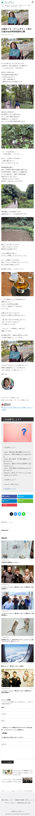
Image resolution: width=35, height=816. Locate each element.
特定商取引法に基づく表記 (24, 803)
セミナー (12, 800)
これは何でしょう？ (9, 489)
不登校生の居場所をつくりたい (10, 562)
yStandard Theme (9, 814)
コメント (4, 744)
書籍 (3, 800)
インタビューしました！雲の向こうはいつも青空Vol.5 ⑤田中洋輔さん (17, 691)
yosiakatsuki (17, 814)
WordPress (27, 814)
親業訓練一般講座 (19, 800)
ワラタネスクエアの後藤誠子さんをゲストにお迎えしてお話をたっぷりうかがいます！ (23, 773)
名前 (3, 707)
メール (3, 714)
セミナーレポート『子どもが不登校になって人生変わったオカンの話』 (11, 780)
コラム (13, 34)
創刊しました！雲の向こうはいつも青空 (12, 666)
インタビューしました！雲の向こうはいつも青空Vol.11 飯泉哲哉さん (17, 614)
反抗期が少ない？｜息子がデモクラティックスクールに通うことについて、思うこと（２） (17, 640)
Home (3, 791)
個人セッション (29, 800)
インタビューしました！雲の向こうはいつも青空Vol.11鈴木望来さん (17, 588)
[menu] (32, 2)
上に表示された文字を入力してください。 (13, 737)
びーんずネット (20, 811)
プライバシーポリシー (10, 803)
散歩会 (6, 800)
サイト (3, 721)
